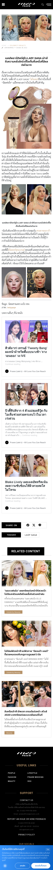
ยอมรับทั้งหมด (40, 865)
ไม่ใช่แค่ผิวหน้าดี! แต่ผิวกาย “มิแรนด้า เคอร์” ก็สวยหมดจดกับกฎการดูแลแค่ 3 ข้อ (26, 652)
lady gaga (31, 534)
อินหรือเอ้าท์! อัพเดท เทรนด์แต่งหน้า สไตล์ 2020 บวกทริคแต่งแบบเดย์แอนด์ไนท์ (25, 713)
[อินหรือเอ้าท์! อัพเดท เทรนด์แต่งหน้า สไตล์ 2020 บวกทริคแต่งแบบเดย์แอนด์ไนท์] (26, 694)
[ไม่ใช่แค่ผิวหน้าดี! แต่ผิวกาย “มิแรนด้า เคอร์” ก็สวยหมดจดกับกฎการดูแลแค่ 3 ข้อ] (26, 634)
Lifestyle (32, 773)
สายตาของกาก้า (43, 230)
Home (4, 45)
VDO (29, 781)
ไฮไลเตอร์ (34, 79)
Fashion (12, 777)
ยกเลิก (22, 865)
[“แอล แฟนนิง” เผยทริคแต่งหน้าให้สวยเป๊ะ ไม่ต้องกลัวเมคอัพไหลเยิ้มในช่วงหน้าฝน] (26, 573)
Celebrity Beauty (18, 45)
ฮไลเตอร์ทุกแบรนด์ (16, 249)
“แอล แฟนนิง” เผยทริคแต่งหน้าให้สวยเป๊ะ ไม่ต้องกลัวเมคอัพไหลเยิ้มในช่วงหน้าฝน (25, 592)
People (11, 773)
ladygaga (11, 307)
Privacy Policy (26, 834)
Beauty (9, 733)
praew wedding (35, 777)
